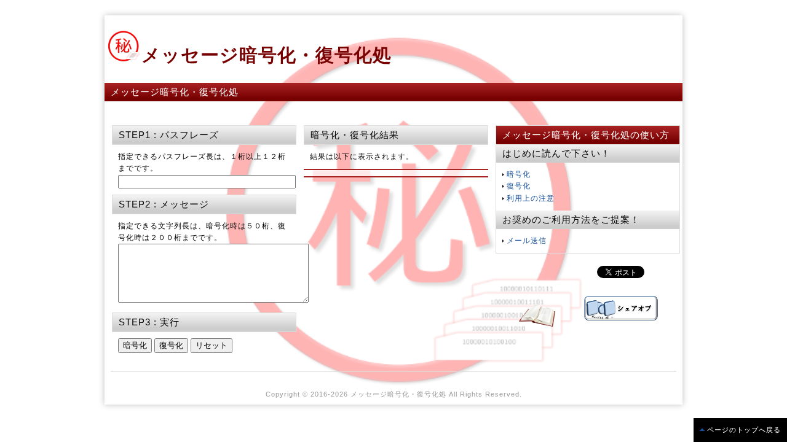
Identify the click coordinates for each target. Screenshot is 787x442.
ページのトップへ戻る (744, 429)
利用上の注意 (531, 198)
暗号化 (519, 174)
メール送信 (527, 240)
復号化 (519, 186)
